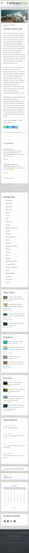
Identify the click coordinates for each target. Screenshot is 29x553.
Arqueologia (9, 206)
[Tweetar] (10, 127)
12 (14, 496)
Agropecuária (9, 200)
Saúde (7, 270)
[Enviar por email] (16, 127)
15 (24, 496)
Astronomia (9, 209)
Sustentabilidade (10, 273)
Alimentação (9, 203)
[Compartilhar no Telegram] (7, 127)
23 (4, 501)
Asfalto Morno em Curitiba (15, 356)
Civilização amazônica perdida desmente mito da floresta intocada (16, 298)
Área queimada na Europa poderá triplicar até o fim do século (15, 383)
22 (24, 498)
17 (8, 498)
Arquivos (5, 475)
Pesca (7, 255)
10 (8, 496)
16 (4, 498)
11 (11, 496)
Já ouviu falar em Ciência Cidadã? (16, 341)
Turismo (8, 282)
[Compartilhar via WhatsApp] (4, 127)
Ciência (8, 215)
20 (17, 498)
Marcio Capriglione (7, 453)
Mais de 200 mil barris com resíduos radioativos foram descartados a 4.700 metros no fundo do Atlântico (13, 407)
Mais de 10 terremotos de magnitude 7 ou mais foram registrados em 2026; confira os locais (14, 315)
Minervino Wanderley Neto (9, 425)
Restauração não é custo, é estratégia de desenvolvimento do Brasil (16, 390)
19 (14, 498)
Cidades (8, 212)
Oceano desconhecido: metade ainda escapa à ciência (16, 324)
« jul (14, 507)
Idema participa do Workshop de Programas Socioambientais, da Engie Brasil (14, 349)
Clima (7, 218)
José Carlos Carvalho (7, 433)
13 (17, 496)
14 (20, 496)
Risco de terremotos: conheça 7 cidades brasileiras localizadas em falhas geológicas (13, 306)
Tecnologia (9, 276)
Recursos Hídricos (10, 264)
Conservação (9, 221)
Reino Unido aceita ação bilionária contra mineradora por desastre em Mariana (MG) (13, 364)
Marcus (5, 443)
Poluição (8, 258)
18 (11, 498)
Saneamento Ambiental (12, 267)
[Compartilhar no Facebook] (13, 127)
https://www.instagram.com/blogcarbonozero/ (13, 468)
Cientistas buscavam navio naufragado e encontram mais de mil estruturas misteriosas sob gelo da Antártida (14, 398)
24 (8, 501)
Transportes (9, 279)
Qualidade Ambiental (11, 261)
